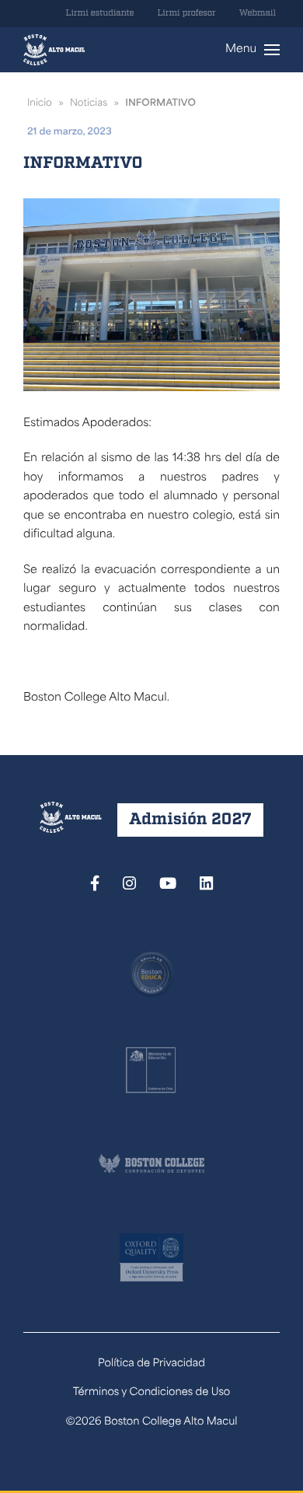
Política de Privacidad (151, 1364)
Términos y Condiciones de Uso (152, 1393)
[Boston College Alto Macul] (54, 49)
